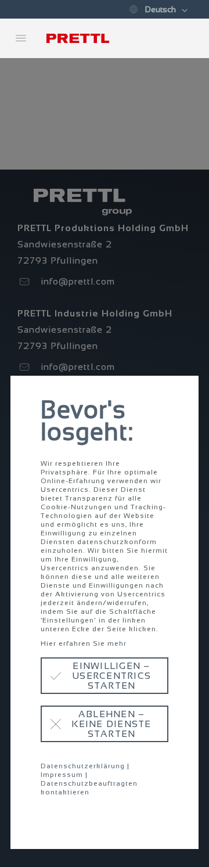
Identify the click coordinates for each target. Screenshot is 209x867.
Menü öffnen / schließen (21, 38)
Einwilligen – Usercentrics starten (111, 675)
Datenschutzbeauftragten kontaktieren (89, 787)
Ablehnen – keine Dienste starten (111, 724)
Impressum (62, 775)
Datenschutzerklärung (83, 766)
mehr (117, 643)
